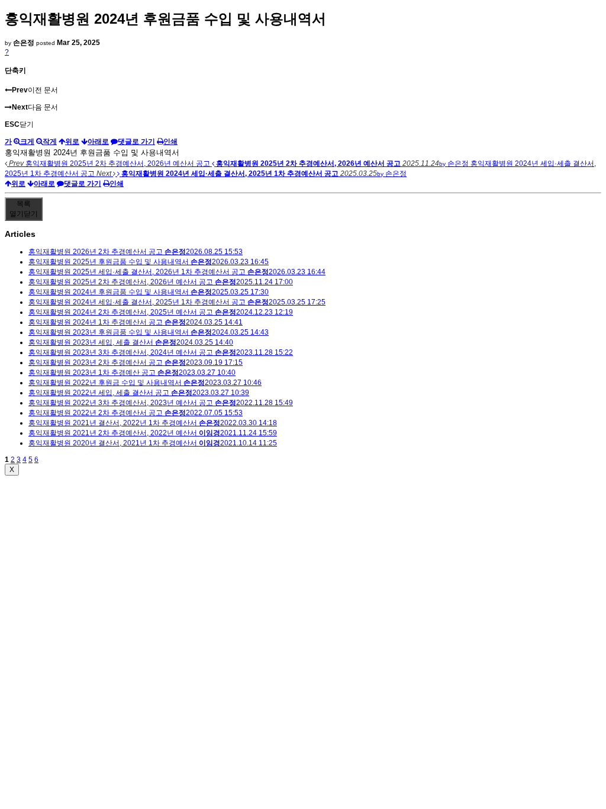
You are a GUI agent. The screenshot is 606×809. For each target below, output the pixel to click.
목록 (23, 209)
